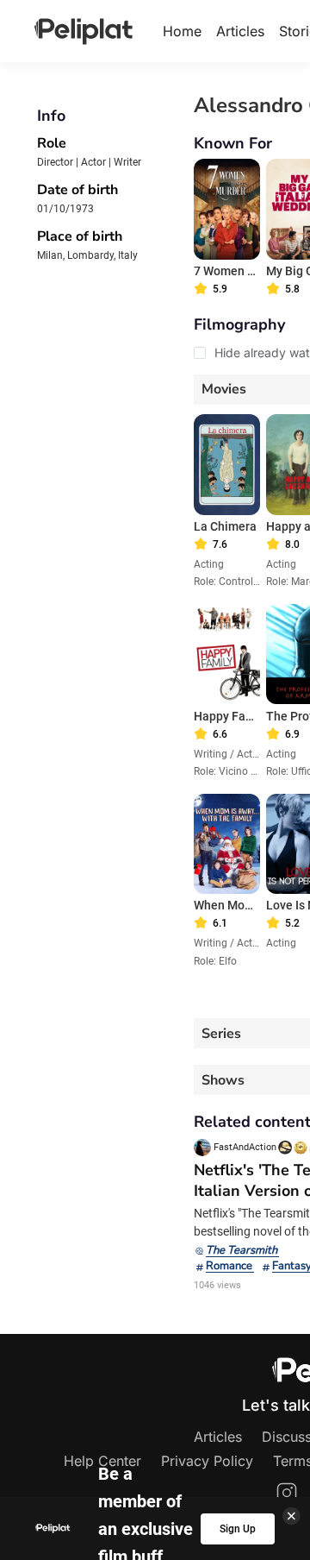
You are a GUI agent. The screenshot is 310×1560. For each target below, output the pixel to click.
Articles (240, 31)
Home (182, 31)
